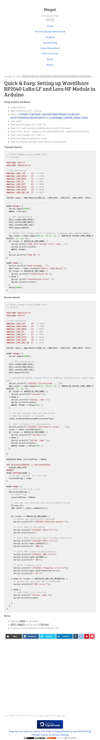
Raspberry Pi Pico (71, 76)
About (50, 59)
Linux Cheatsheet (50, 48)
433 (37, 76)
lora (33, 76)
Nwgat (50, 9)
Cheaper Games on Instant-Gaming (50, 734)
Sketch (88, 76)
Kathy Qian (61, 715)
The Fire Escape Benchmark (50, 31)
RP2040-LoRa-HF (57, 76)
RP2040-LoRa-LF (45, 76)
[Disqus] (50, 674)
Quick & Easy (50, 42)
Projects (50, 37)
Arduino (81, 76)
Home (50, 26)
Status (50, 64)
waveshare (26, 76)
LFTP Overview (50, 53)
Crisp (47, 715)
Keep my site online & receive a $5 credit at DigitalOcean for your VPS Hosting (50, 731)
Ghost (41, 715)
